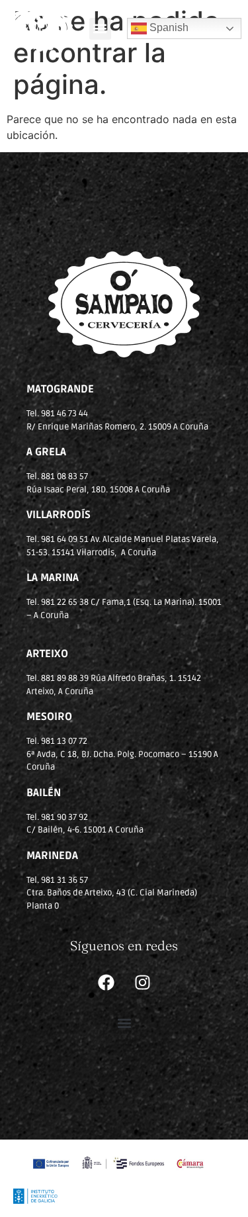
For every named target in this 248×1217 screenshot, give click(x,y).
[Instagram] (142, 982)
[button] (100, 29)
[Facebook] (105, 982)
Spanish (167, 27)
